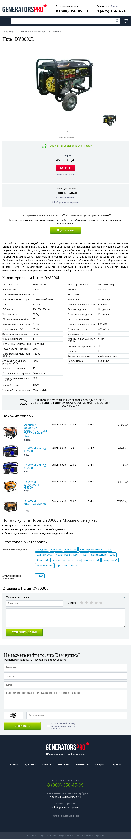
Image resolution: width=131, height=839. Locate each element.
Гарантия (117, 764)
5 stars (101, 602)
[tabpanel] (110, 119)
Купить (65, 167)
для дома (42, 549)
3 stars (91, 602)
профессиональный (88, 560)
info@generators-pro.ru (65, 202)
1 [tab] (67, 131)
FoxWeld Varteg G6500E (35, 466)
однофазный (98, 554)
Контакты (63, 764)
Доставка (30, 764)
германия (61, 565)
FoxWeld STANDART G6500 (31, 484)
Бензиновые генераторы (33, 31)
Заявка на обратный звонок (65, 816)
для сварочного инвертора (95, 549)
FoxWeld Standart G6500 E (35, 504)
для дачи (56, 549)
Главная (13, 764)
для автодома (45, 554)
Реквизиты (82, 764)
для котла (70, 549)
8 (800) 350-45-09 (72, 11)
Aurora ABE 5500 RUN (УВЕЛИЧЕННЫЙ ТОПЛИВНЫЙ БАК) (35, 430)
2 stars (86, 602)
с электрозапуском (67, 554)
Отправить (22, 725)
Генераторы (8, 31)
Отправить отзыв (24, 632)
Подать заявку (65, 230)
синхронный (110, 560)
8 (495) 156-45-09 (113, 11)
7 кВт (84, 554)
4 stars (96, 602)
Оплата (46, 764)
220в (112, 554)
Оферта (99, 764)
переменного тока (62, 560)
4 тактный (42, 560)
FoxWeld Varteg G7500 (35, 449)
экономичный (44, 565)
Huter (73, 565)
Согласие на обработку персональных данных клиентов (63, 726)
